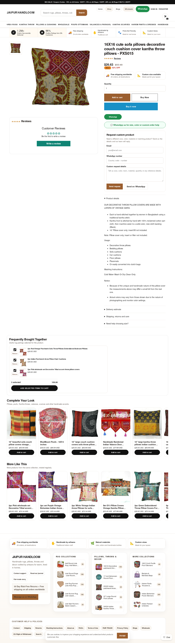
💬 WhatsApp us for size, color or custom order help (134, 125)
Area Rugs (12, 24)
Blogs (118, 9)
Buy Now (144, 97)
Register (163, 9)
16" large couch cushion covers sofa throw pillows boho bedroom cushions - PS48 (84, 443)
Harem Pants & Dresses (144, 24)
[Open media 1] (15, 48)
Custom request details (116, 166)
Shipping (27, 628)
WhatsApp (143, 8)
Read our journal (36, 573)
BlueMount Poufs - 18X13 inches (52, 443)
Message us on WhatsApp (25, 597)
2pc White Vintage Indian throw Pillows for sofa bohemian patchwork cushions (83, 506)
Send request (114, 186)
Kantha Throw (26, 24)
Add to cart (117, 97)
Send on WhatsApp (136, 186)
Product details (112, 198)
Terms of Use (93, 628)
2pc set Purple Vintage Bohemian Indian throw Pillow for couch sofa (51, 506)
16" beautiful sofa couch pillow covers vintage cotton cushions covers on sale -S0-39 (21, 443)
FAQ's (81, 628)
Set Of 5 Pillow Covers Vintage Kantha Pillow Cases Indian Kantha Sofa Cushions (115, 506)
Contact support (20, 573)
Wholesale (129, 9)
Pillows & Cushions (46, 24)
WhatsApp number (114, 156)
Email (109, 145)
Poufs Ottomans (79, 24)
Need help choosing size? (117, 323)
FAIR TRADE (108, 628)
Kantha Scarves (121, 24)
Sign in (154, 9)
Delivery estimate (113, 309)
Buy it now (131, 106)
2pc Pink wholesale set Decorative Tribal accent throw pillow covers (20, 506)
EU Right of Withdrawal (22, 634)
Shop (109, 9)
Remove (14, 353)
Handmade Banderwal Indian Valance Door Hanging (113, 443)
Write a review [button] (53, 143)
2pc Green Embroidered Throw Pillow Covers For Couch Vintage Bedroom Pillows (146, 506)
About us (70, 628)
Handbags (163, 24)
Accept (122, 635)
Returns (38, 628)
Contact (17, 628)
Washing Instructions (54, 628)
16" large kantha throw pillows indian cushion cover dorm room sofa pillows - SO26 (145, 443)
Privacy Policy (122, 628)
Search (82, 12)
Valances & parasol (100, 24)
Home (100, 9)
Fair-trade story (20, 579)
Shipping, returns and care (117, 316)
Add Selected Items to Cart (34, 388)
